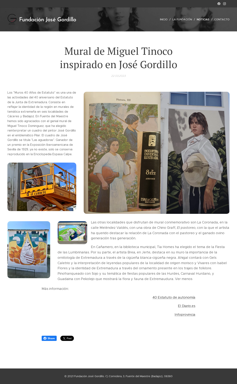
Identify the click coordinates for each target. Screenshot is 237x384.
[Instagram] (224, 4)
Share (51, 338)
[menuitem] (165, 19)
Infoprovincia (185, 315)
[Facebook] (219, 4)
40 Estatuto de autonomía (174, 297)
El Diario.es (186, 306)
